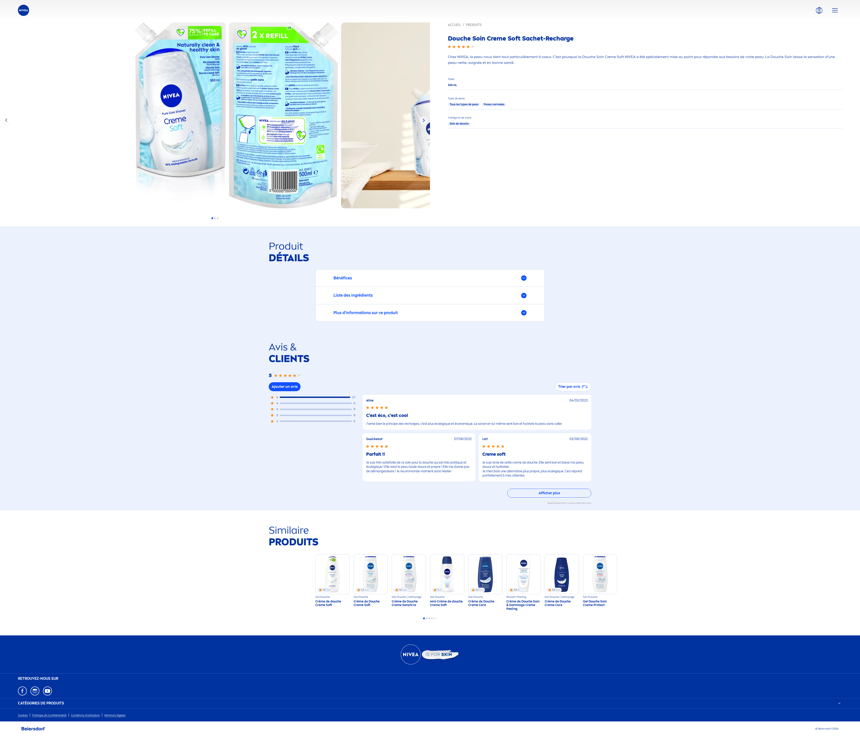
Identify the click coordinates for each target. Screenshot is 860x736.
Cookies (23, 715)
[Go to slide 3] (218, 218)
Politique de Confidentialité (49, 715)
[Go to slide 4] (432, 618)
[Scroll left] (6, 120)
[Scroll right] (423, 120)
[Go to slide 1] (212, 218)
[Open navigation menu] (835, 10)
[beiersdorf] (33, 729)
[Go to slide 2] (215, 218)
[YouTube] (47, 690)
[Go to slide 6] (436, 618)
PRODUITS (474, 25)
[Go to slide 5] (434, 618)
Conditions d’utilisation (85, 715)
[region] (215, 117)
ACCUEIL (454, 25)
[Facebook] (22, 690)
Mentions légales (115, 715)
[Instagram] (34, 690)
